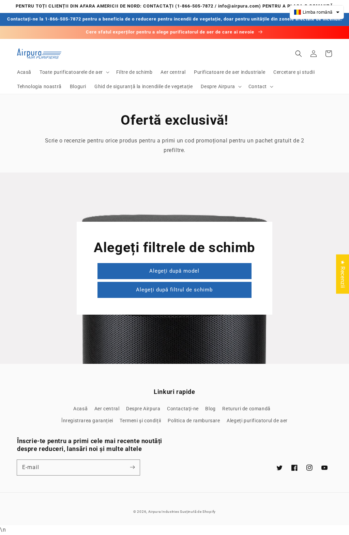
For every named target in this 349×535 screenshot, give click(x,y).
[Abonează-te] (132, 467)
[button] (73, 72)
